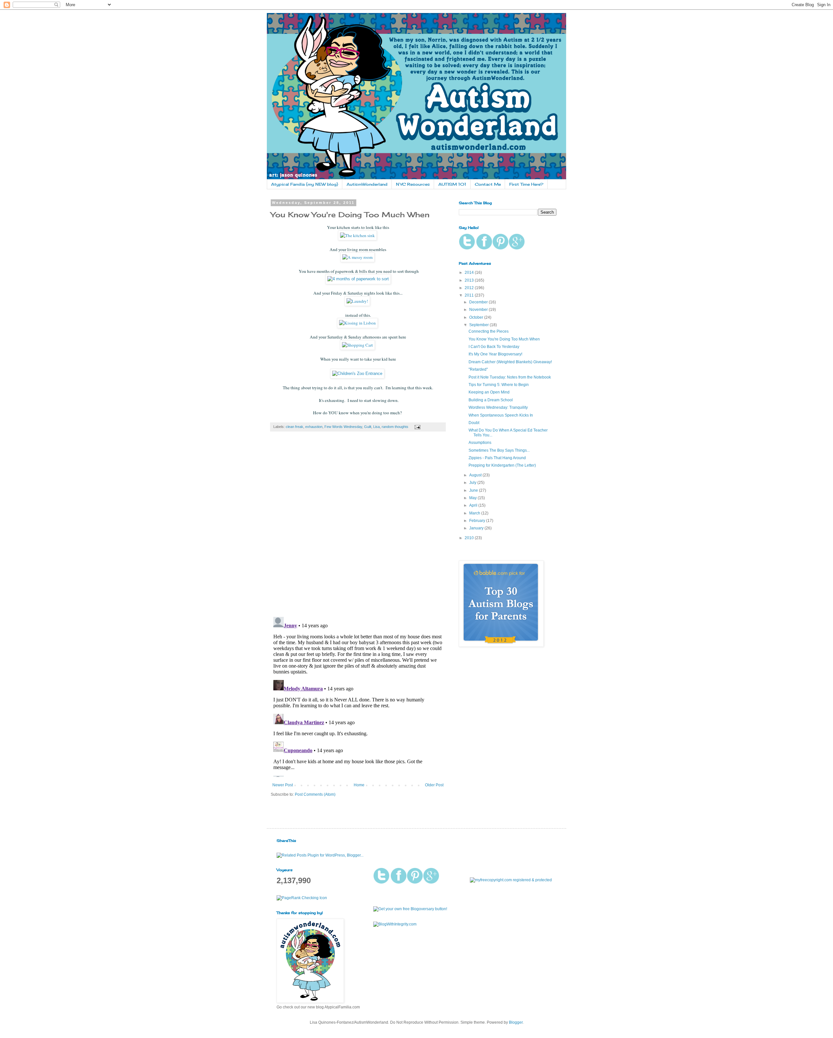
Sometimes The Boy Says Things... (499, 450)
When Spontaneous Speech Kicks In (501, 415)
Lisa (376, 427)
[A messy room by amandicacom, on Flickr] (358, 257)
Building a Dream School (491, 400)
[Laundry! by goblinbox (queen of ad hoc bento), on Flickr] (358, 301)
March (475, 513)
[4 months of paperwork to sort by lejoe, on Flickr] (358, 278)
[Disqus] (358, 527)
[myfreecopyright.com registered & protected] (511, 880)
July (473, 482)
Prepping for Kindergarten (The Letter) (502, 465)
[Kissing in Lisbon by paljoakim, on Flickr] (358, 323)
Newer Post (282, 785)
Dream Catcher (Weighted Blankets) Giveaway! (510, 362)
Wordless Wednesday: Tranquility (498, 407)
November (479, 309)
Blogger (516, 1022)
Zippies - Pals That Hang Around (497, 458)
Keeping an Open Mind (489, 392)
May (473, 498)
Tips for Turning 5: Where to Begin (499, 384)
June (474, 490)
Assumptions (480, 442)
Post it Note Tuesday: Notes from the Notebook (510, 377)
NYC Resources (413, 184)
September (479, 325)
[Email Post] (416, 427)
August (476, 475)
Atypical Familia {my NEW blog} (304, 184)
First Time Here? (526, 184)
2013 (470, 280)
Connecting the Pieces (489, 331)
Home (359, 785)
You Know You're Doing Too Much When (504, 339)
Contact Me (488, 184)
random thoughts (395, 427)
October (476, 317)
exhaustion (313, 427)
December (479, 302)
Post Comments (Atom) (315, 794)
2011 (470, 295)
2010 (470, 538)
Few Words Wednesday (343, 427)
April (473, 505)
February (477, 520)
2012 (470, 288)
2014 (470, 272)
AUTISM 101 (452, 184)
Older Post (434, 785)
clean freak (294, 427)
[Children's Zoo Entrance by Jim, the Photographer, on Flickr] (357, 373)
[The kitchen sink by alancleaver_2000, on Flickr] (358, 235)
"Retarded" (478, 369)
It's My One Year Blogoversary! (495, 354)
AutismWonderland (367, 184)
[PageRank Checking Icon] (302, 898)
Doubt (474, 422)
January (477, 528)
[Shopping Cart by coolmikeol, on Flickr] (357, 345)
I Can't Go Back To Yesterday (494, 346)
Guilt (367, 427)
